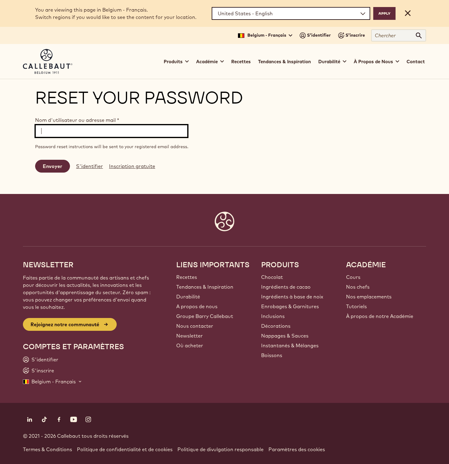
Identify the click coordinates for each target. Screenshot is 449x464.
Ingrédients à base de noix (292, 297)
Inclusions (273, 316)
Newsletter (189, 336)
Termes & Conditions (47, 449)
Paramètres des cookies (296, 449)
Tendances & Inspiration (284, 61)
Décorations (275, 326)
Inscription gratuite (132, 166)
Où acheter (189, 345)
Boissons (271, 355)
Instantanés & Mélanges (290, 345)
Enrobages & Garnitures (290, 306)
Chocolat (272, 277)
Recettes (241, 61)
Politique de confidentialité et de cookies (125, 449)
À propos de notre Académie (379, 316)
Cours (353, 277)
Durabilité (188, 297)
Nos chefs (358, 287)
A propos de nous (196, 306)
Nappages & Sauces (284, 336)
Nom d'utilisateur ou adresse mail (77, 120)
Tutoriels (356, 306)
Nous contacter (194, 326)
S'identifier (89, 166)
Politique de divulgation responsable (220, 449)
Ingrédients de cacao (286, 287)
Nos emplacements (369, 297)
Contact (416, 61)
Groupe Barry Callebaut (204, 316)
